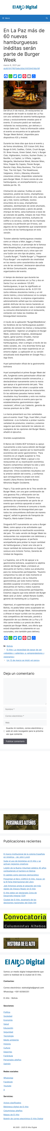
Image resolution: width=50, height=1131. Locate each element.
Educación (8, 1028)
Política (6, 1012)
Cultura (6, 1048)
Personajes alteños (12, 1060)
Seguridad (8, 1032)
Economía (8, 1020)
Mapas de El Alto (11, 1114)
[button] (47, 18)
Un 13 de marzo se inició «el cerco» (23, 660)
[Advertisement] (25, 780)
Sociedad (7, 1016)
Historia (7, 1044)
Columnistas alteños (12, 1111)
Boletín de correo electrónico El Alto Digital (23, 1118)
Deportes (7, 1052)
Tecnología (8, 1036)
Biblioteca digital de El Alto (15, 1107)
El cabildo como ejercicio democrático (21, 875)
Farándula (8, 1056)
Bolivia (10, 646)
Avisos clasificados (12, 1103)
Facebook (8, 1082)
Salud (6, 1024)
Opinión (7, 1064)
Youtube (7, 1086)
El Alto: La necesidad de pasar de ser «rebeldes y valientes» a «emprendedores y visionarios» (23, 653)
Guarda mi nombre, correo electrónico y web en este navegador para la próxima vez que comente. (24, 731)
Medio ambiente (11, 1040)
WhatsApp (8, 1078)
